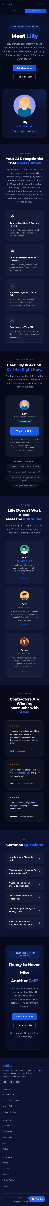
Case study (7, 1137)
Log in (13, 11)
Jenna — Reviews (10, 1112)
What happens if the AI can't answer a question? (22, 871)
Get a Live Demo (24, 68)
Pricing (5, 1163)
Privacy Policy (8, 1180)
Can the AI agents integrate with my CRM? (22, 910)
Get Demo (36, 11)
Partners (6, 1149)
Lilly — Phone (8, 1094)
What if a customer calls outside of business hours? (22, 923)
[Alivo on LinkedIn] (11, 1082)
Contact (6, 1168)
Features (6, 1126)
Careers (6, 1174)
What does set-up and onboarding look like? (19, 884)
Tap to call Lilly (24, 76)
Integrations (7, 1131)
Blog (4, 1143)
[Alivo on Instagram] (17, 1082)
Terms (5, 1186)
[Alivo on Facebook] (5, 1082)
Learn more (24, 578)
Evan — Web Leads (11, 1100)
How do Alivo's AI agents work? (21, 858)
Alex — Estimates (10, 1106)
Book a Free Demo (24, 1016)
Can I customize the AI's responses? (20, 897)
